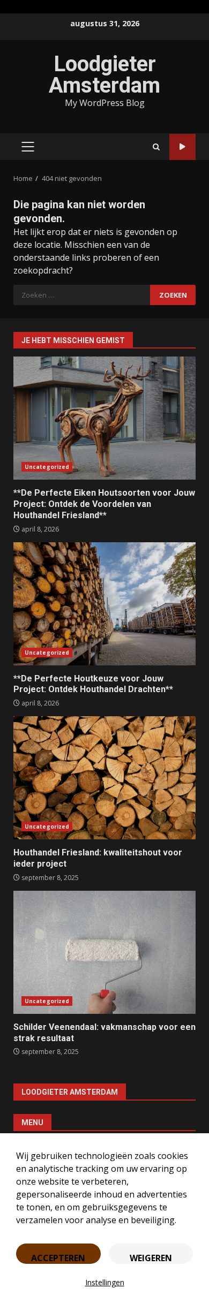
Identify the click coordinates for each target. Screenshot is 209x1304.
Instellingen (104, 1282)
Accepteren (58, 1258)
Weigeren (151, 1258)
